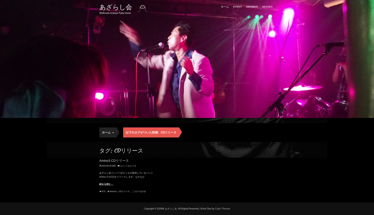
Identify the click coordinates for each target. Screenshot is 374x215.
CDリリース (124, 191)
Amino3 (113, 191)
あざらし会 (115, 7)
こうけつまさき (139, 191)
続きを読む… (106, 184)
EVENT (237, 6)
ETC (104, 191)
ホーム (225, 6)
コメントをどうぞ (128, 166)
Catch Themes (222, 208)
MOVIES (267, 6)
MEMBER (252, 6)
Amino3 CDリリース (114, 160)
